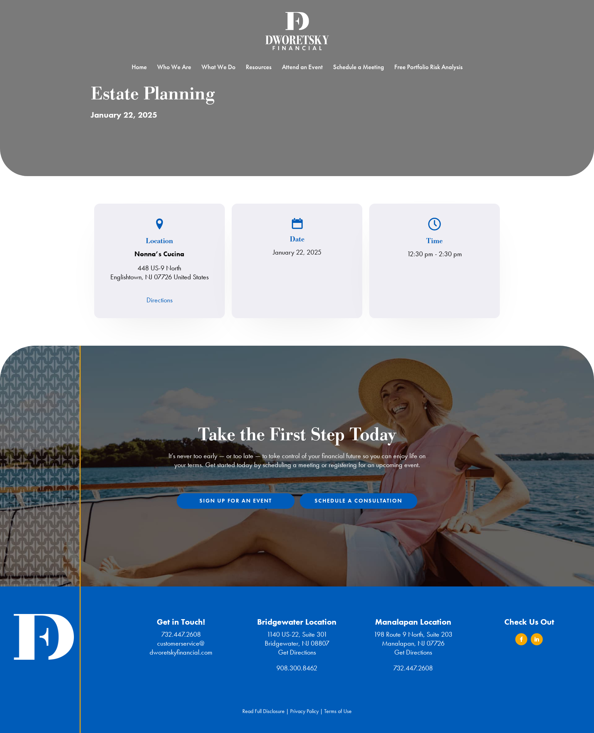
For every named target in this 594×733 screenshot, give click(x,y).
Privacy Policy (304, 711)
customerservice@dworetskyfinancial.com (181, 648)
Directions (159, 299)
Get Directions (297, 652)
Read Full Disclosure (263, 711)
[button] (521, 639)
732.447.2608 (181, 634)
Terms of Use (338, 711)
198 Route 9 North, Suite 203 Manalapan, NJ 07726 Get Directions (413, 643)
